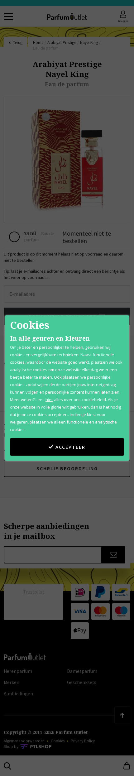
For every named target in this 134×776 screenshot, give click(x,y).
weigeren (19, 422)
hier (49, 399)
